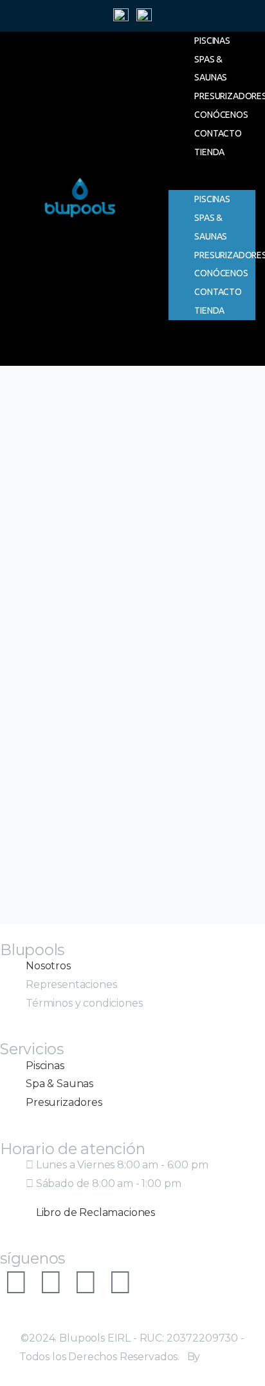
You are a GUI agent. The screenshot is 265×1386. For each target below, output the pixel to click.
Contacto (218, 133)
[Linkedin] (120, 1282)
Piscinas (212, 40)
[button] (212, 180)
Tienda (209, 152)
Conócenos (221, 114)
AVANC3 (224, 1357)
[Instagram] (16, 1282)
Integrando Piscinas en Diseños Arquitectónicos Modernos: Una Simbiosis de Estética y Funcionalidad (128, 629)
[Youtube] (85, 1282)
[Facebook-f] (51, 1282)
